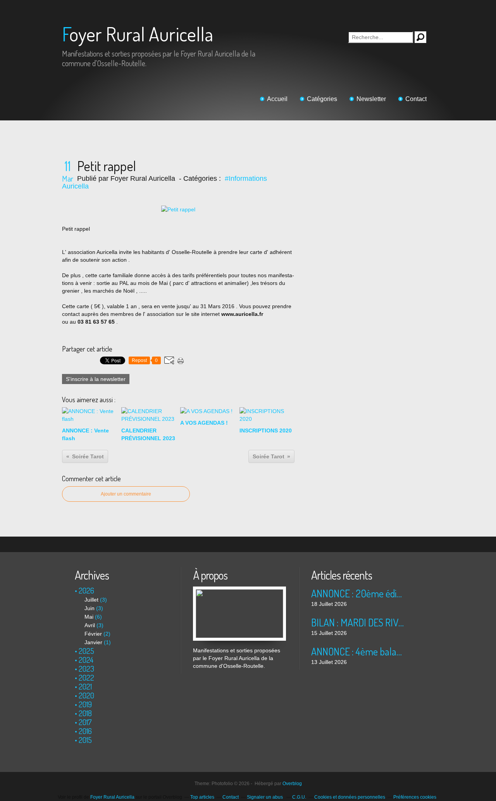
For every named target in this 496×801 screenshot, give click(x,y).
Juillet (91, 600)
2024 (86, 660)
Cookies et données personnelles (349, 797)
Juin (89, 608)
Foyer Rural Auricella (137, 34)
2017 (85, 722)
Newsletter (371, 99)
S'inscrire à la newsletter (96, 379)
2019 (85, 704)
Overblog (292, 783)
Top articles (202, 797)
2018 (85, 713)
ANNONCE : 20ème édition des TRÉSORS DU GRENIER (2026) (357, 593)
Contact (416, 99)
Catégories (322, 99)
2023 (86, 669)
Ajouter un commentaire (126, 494)
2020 (86, 695)
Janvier (93, 642)
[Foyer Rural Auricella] (239, 590)
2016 (85, 731)
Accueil (277, 99)
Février (93, 634)
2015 (85, 740)
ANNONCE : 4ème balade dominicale (357, 651)
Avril (89, 625)
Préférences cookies (414, 797)
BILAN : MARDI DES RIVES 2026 (357, 622)
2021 (85, 686)
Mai (88, 617)
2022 (86, 677)
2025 (86, 651)
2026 (86, 590)
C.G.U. (299, 797)
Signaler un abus (265, 797)
